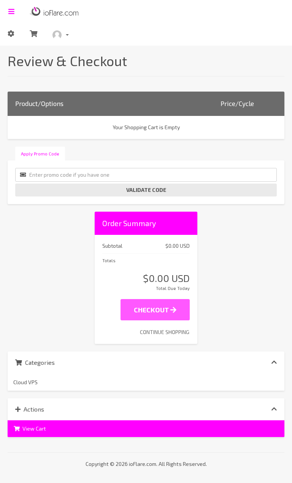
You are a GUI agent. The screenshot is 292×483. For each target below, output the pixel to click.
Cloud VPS (25, 382)
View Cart (33, 428)
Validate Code (146, 190)
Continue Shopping (164, 332)
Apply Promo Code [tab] (40, 153)
